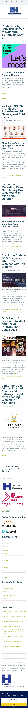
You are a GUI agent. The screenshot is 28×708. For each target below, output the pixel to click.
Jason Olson (5, 577)
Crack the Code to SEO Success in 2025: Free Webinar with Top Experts (14, 261)
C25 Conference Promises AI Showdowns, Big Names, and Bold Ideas (13, 111)
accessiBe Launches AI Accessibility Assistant (12, 636)
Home (3, 20)
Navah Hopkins (6, 567)
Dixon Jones (5, 560)
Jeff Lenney (5, 550)
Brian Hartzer (6, 563)
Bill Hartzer (14, 11)
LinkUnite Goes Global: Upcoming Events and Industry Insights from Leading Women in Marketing (14, 394)
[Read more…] (5, 93)
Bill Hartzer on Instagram (8, 591)
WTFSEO (5, 543)
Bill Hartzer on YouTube (8, 602)
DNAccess (5, 570)
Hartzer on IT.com (7, 574)
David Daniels (6, 540)
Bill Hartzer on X (6, 585)
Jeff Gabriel (5, 553)
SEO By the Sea (6, 546)
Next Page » (23, 462)
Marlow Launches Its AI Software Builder (11, 626)
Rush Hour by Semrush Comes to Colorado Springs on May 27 (13, 32)
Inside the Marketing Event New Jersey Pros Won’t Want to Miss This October (13, 191)
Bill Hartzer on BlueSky (8, 588)
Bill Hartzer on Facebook (8, 598)
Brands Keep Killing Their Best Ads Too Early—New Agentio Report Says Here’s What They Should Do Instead (14, 631)
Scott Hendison (6, 557)
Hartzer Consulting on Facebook (10, 595)
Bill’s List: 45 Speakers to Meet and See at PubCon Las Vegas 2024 (13, 324)
